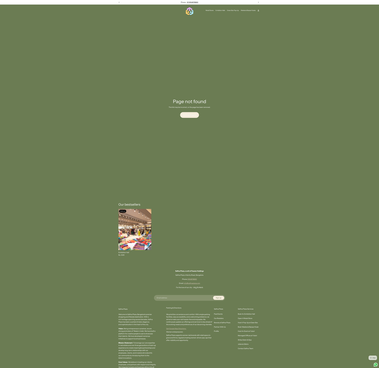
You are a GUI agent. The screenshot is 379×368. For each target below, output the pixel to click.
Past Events (218, 314)
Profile (216, 331)
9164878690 (192, 279)
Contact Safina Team (245, 348)
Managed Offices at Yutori (247, 335)
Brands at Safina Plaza (222, 323)
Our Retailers (219, 318)
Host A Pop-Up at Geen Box (248, 323)
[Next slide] (258, 2)
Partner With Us (220, 327)
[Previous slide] (119, 2)
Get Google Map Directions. (176, 329)
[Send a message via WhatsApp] (375, 364)
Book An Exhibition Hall (246, 314)
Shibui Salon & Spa (245, 340)
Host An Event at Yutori (246, 331)
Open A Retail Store (245, 318)
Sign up (218, 298)
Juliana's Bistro (243, 344)
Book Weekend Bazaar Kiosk (248, 327)
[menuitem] (210, 10)
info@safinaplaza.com (192, 283)
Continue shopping (189, 115)
